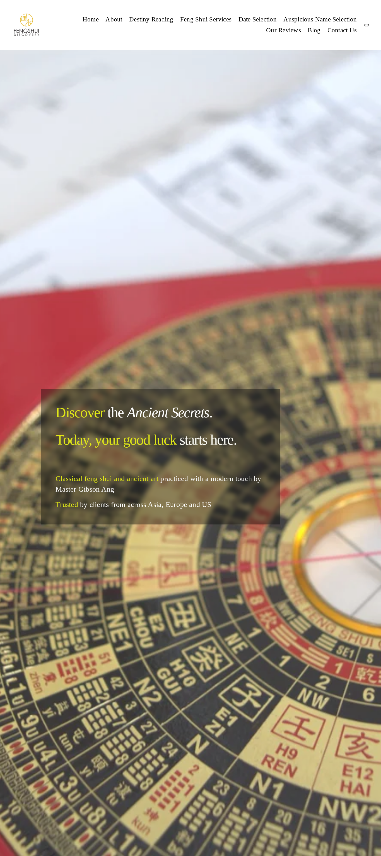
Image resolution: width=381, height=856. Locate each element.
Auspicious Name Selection (320, 19)
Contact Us (342, 30)
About (113, 19)
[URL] (367, 25)
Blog (314, 30)
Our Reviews (283, 30)
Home (91, 19)
